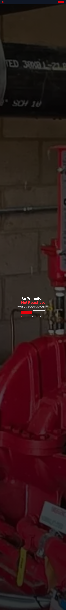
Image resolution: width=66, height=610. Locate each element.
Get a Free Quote (26, 312)
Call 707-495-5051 (39, 312)
